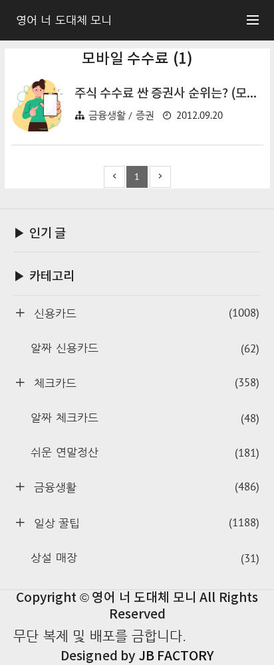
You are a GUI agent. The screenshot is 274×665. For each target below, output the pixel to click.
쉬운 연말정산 (145, 452)
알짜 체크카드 (145, 418)
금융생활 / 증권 (121, 115)
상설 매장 (145, 558)
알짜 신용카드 (145, 348)
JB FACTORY (176, 656)
